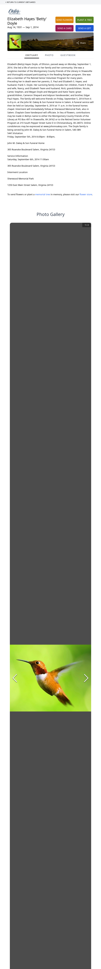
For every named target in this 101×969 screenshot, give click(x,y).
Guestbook (68, 55)
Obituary (31, 55)
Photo (49, 55)
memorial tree (42, 194)
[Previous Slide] (15, 678)
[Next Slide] (86, 678)
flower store (86, 194)
